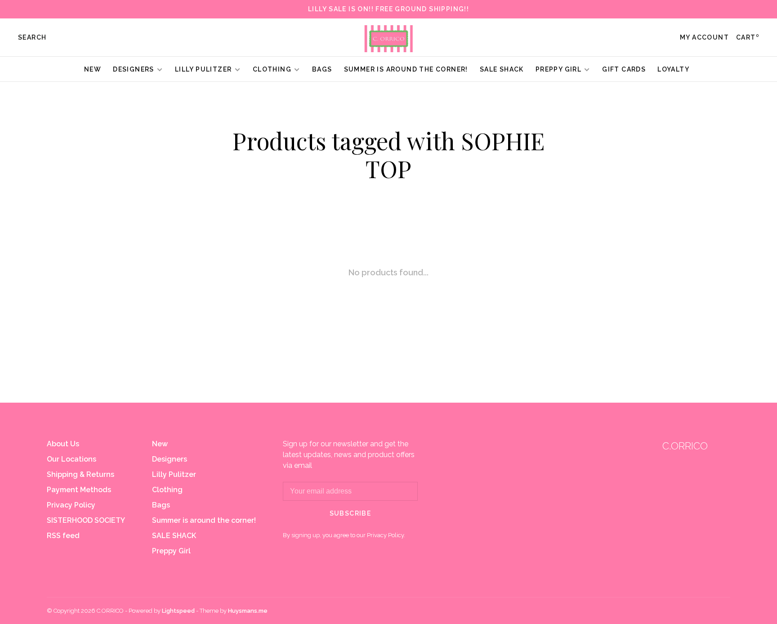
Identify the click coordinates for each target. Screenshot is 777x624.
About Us (63, 444)
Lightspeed (178, 610)
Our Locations (71, 459)
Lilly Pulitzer (204, 69)
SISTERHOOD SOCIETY (86, 520)
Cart (747, 37)
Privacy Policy (71, 505)
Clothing (272, 69)
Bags (322, 69)
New (92, 69)
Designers (133, 69)
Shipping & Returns (80, 474)
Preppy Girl (558, 69)
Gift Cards (624, 69)
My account (704, 37)
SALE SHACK (502, 69)
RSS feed (63, 535)
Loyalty (673, 69)
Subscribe (350, 513)
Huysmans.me (248, 610)
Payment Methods (79, 489)
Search (32, 37)
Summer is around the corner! (406, 69)
